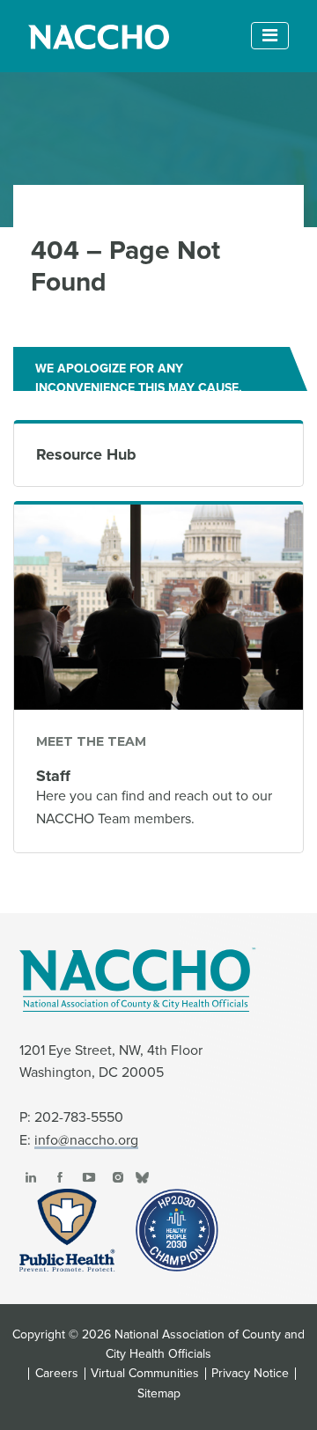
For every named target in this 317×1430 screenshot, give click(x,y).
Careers (56, 1373)
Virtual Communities (145, 1373)
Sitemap (159, 1394)
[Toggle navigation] (270, 35)
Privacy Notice (250, 1373)
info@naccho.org (86, 1140)
